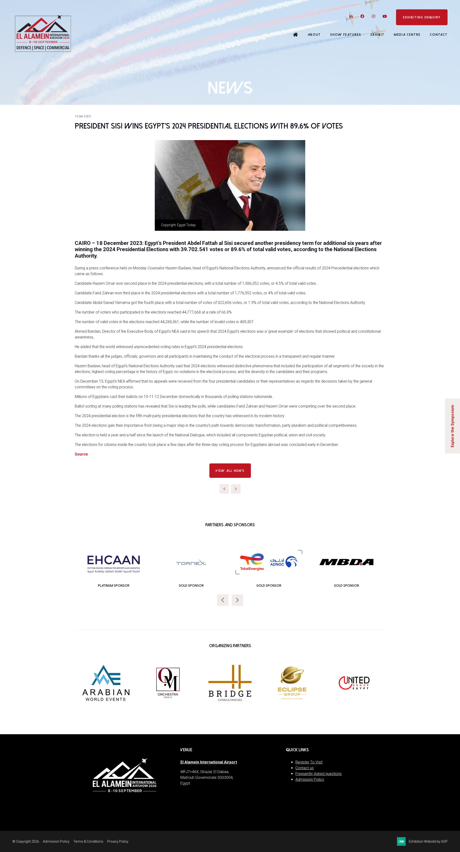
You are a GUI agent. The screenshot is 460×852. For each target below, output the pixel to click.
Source (81, 454)
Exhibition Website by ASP (428, 841)
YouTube (385, 16)
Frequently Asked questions (318, 773)
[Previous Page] (224, 489)
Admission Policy (309, 779)
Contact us (304, 768)
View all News (230, 471)
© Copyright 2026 (25, 841)
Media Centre (407, 34)
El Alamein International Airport (208, 762)
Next (237, 600)
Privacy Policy (117, 841)
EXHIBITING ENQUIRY (422, 17)
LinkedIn (351, 16)
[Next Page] (236, 489)
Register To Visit (308, 762)
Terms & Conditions (88, 841)
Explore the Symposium (452, 426)
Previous (223, 600)
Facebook (362, 16)
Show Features (345, 34)
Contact (439, 34)
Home (295, 35)
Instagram (373, 16)
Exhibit (378, 34)
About (314, 34)
